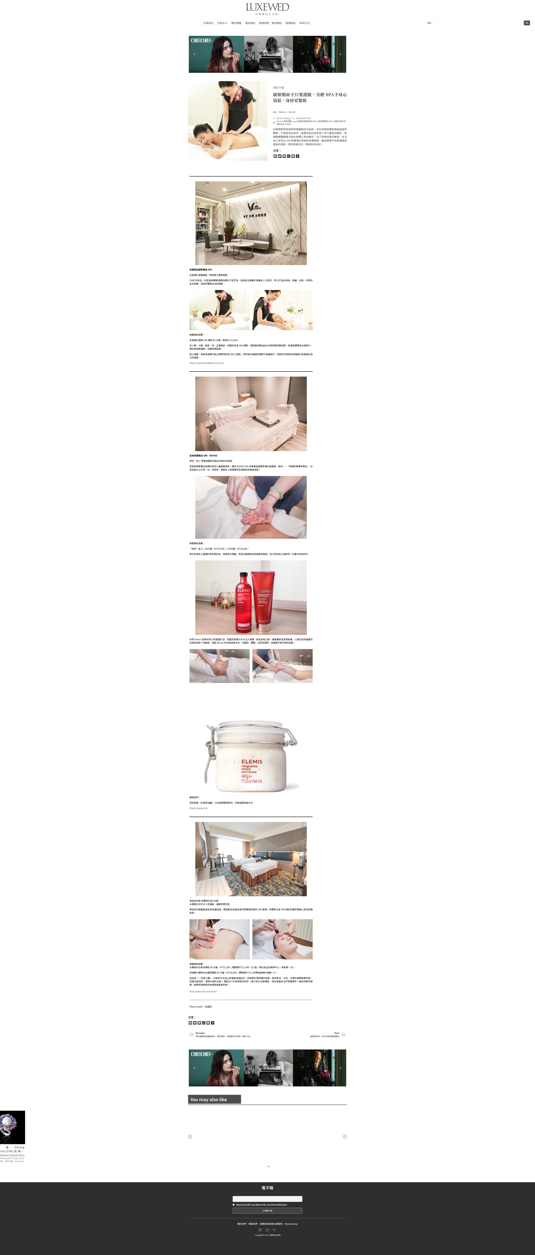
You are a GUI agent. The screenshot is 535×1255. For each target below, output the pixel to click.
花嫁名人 (222, 23)
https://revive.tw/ (198, 808)
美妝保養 (278, 87)
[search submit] (527, 22)
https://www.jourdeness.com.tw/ (206, 362)
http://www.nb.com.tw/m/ (203, 991)
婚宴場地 (250, 23)
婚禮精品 (291, 23)
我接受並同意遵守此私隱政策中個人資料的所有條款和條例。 (262, 1204)
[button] (266, 1166)
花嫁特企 (208, 23)
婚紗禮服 (236, 23)
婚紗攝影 (277, 23)
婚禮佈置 (264, 23)
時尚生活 (305, 23)
